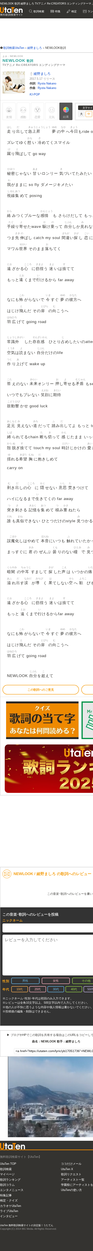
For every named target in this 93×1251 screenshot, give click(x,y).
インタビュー (9, 1216)
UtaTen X (67, 1169)
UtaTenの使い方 (71, 1190)
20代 (38, 989)
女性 (56, 980)
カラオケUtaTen (10, 1206)
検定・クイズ (9, 1200)
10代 (19, 989)
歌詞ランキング (10, 1179)
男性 (25, 980)
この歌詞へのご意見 (41, 689)
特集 (57, 11)
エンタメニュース (11, 1190)
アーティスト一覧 (72, 1179)
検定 (74, 11)
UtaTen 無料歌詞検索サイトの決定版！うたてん (26, 1225)
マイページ (7, 1174)
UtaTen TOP (8, 1163)
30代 (56, 989)
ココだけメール (71, 1163)
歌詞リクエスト (71, 1174)
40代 (74, 989)
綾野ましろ (42, 73)
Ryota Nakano (47, 83)
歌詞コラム (7, 1184)
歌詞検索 (38, 11)
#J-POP (35, 94)
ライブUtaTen (9, 1211)
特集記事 (6, 1195)
